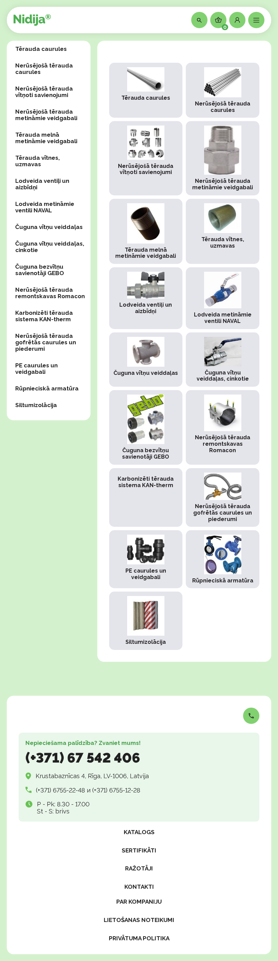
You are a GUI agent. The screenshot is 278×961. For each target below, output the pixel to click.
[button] (237, 20)
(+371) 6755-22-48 (60, 790)
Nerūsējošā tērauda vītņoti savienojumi (44, 91)
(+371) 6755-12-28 (116, 790)
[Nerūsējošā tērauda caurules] (222, 90)
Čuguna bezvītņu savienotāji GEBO (39, 269)
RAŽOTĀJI (139, 868)
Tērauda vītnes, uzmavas (37, 161)
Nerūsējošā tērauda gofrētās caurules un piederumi (45, 342)
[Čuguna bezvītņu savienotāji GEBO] (146, 427)
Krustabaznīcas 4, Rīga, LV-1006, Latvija (92, 776)
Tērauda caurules (41, 48)
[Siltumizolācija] (146, 621)
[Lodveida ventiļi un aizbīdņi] (146, 298)
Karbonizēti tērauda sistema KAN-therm (44, 316)
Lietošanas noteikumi (139, 920)
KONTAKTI (139, 886)
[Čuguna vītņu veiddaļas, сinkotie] (222, 359)
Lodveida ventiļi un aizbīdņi (42, 184)
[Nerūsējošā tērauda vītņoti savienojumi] (146, 158)
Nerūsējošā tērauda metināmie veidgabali (46, 114)
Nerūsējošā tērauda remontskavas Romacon (50, 293)
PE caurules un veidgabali (36, 368)
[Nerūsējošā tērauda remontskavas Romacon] (222, 427)
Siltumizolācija (36, 405)
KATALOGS (139, 832)
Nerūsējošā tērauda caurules (44, 68)
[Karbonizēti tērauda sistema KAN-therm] (146, 497)
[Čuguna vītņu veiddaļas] (146, 359)
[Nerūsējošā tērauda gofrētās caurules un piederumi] (222, 497)
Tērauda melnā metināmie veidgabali (46, 138)
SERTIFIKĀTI (139, 850)
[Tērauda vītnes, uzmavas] (222, 231)
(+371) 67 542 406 (82, 758)
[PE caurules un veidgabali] (146, 559)
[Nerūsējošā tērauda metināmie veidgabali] (222, 158)
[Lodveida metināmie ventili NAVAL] (222, 298)
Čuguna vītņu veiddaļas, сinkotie (49, 246)
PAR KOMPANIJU (139, 901)
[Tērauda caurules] (146, 90)
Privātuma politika (139, 938)
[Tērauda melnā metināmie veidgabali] (146, 231)
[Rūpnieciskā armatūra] (222, 559)
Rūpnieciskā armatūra (47, 388)
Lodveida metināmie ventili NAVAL (44, 207)
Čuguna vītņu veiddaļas (49, 227)
